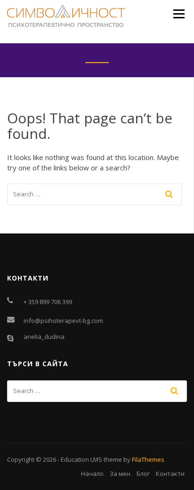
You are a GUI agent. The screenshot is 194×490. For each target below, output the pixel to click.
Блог (143, 473)
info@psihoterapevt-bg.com (63, 320)
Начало (92, 473)
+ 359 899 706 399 (48, 301)
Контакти (170, 473)
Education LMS (81, 459)
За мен (120, 473)
